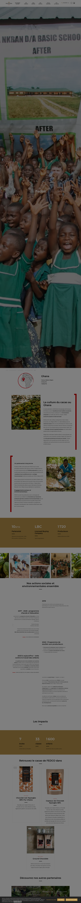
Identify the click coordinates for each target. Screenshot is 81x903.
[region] (40, 900)
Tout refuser (60, 899)
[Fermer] (79, 899)
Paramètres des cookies (51, 899)
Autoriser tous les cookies (71, 899)
